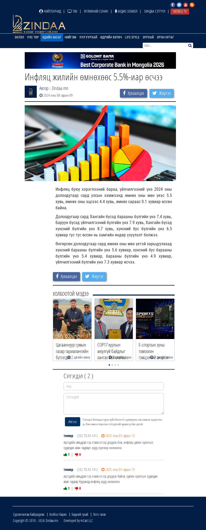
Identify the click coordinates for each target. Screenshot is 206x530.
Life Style (132, 37)
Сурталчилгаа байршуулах (29, 514)
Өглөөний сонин (96, 11)
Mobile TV (179, 11)
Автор (44, 88)
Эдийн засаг (51, 37)
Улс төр (33, 37)
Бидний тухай (80, 514)
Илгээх (72, 421)
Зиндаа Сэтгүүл (154, 11)
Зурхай (148, 37)
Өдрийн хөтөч (111, 37)
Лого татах (99, 514)
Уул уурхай (88, 37)
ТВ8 (74, 11)
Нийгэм (70, 37)
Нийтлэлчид (52, 11)
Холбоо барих (58, 514)
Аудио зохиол (127, 11)
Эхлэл (19, 37)
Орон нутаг (165, 37)
